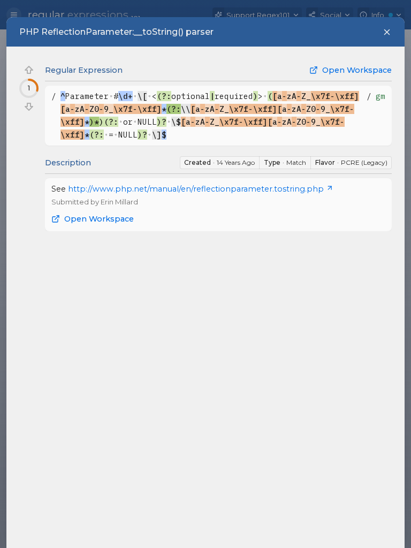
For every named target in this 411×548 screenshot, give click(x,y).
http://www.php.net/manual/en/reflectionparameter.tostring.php (196, 189)
